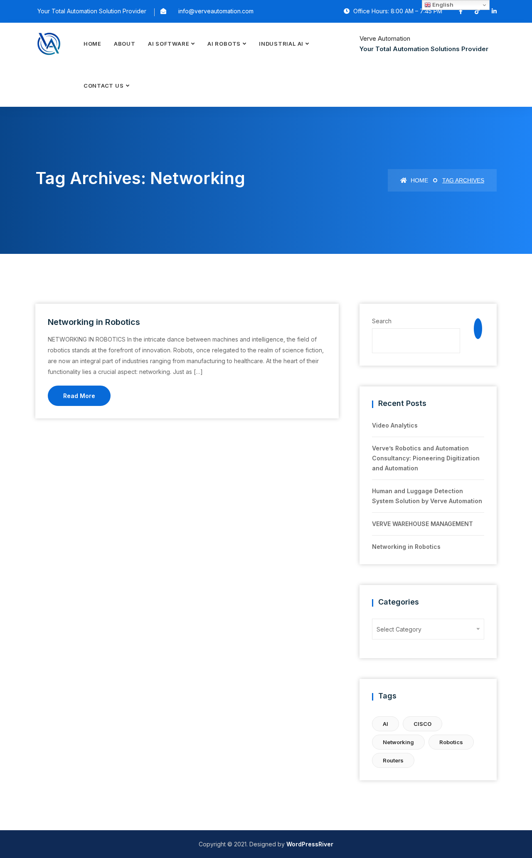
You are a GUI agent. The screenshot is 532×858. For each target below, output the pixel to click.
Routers (393, 760)
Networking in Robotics (94, 322)
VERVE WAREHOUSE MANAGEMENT (422, 523)
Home (92, 43)
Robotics (451, 742)
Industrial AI (281, 43)
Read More (79, 395)
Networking (398, 742)
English (442, 4)
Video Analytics (395, 425)
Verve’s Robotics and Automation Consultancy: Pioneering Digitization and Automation (426, 458)
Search (382, 321)
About (124, 43)
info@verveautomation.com (216, 11)
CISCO (422, 723)
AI (385, 723)
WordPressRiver (309, 844)
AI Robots (224, 43)
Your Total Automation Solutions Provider (424, 49)
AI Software (169, 43)
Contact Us (104, 85)
